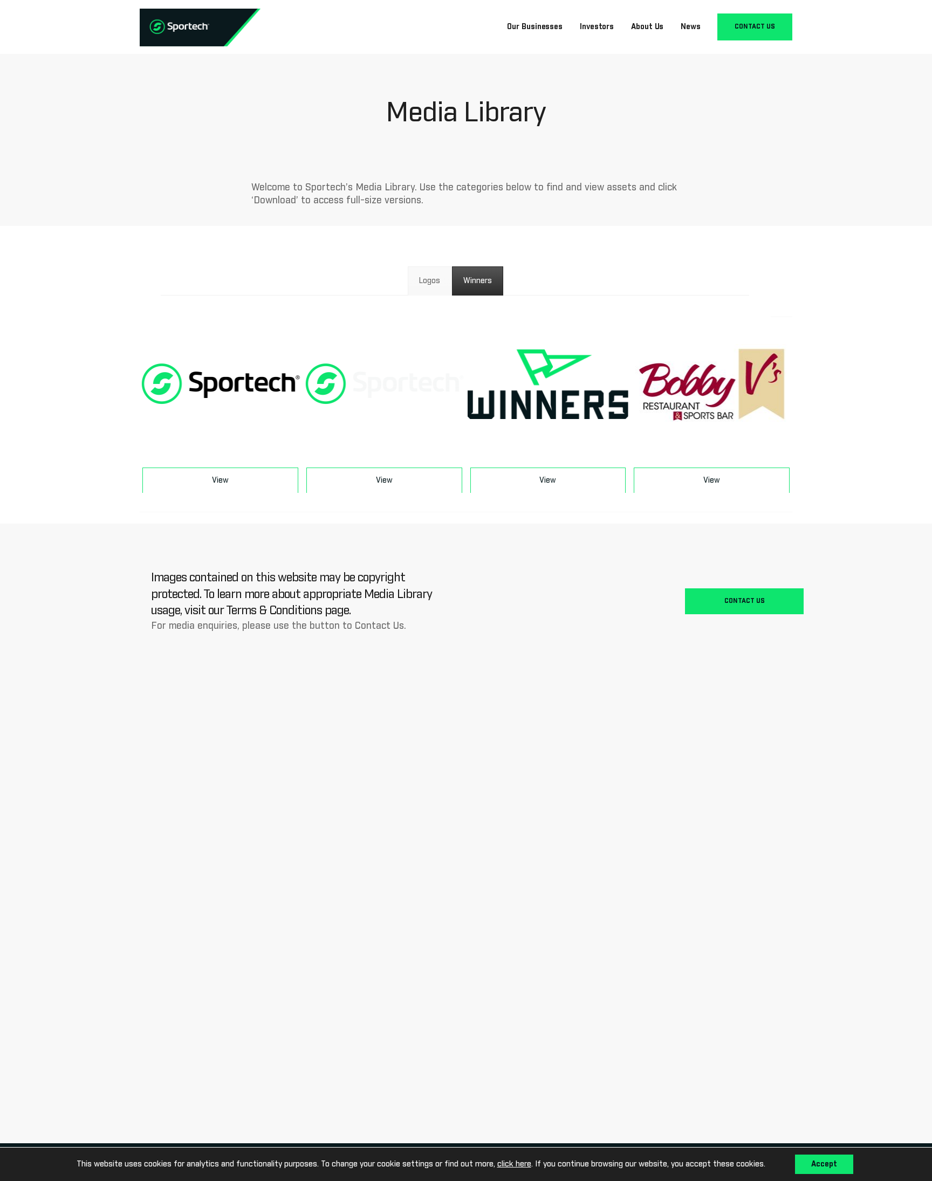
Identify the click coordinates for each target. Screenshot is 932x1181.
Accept (824, 1164)
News (691, 27)
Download (220, 431)
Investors (597, 27)
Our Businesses (535, 27)
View (220, 480)
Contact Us (755, 27)
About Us (647, 27)
